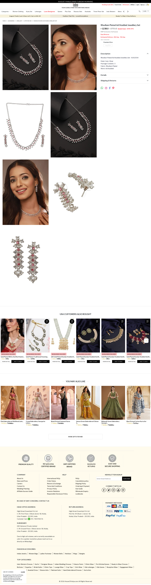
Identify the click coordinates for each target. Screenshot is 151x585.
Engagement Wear (126, 567)
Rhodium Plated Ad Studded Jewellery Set (45, 20)
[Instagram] (113, 490)
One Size (108, 45)
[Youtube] (118, 490)
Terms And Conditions (54, 486)
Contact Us (21, 486)
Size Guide (79, 489)
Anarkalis (88, 11)
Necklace (68, 553)
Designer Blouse (46, 564)
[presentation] (5, 340)
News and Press (22, 481)
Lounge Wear (59, 567)
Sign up (143, 4)
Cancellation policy (82, 481)
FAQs (77, 478)
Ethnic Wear (89, 564)
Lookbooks (79, 494)
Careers (19, 483)
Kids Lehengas (89, 567)
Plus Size (68, 11)
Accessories (11, 20)
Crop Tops (69, 567)
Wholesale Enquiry (82, 491)
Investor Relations (53, 491)
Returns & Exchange (54, 483)
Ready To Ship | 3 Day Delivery (126, 16)
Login (137, 4)
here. (13, 581)
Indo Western (111, 11)
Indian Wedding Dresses (63, 564)
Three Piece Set (98, 11)
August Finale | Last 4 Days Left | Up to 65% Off (25, 16)
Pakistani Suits (56, 570)
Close (23, 572)
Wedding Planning (23, 489)
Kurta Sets (87, 570)
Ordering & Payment (82, 486)
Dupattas (28, 567)
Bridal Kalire (38, 567)
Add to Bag (18, 361)
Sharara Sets (78, 11)
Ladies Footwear (45, 553)
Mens (120, 11)
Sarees (60, 11)
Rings (75, 553)
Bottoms (20, 567)
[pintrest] (123, 490)
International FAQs (53, 478)
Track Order (118, 4)
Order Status (51, 481)
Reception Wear (112, 567)
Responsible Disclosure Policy (57, 494)
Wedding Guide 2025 (107, 4)
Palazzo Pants (78, 564)
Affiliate (132, 4)
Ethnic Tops (48, 567)
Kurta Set (29, 11)
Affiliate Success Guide (25, 491)
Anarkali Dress (33, 570)
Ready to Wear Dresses (119, 564)
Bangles (82, 553)
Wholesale (126, 4)
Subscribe (126, 479)
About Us (20, 478)
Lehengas (38, 11)
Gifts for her (28, 20)
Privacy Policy (52, 489)
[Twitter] (109, 490)
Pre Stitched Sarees (102, 564)
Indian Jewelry (22, 553)
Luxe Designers (49, 11)
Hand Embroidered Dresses (72, 570)
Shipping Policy (81, 483)
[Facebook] (104, 490)
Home (4, 20)
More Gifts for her (75, 437)
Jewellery (19, 20)
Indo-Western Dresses (25, 564)
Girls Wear (78, 567)
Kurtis (37, 564)
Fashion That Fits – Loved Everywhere (75, 16)
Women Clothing (18, 11)
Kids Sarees (100, 567)
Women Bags (33, 553)
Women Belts (58, 553)
